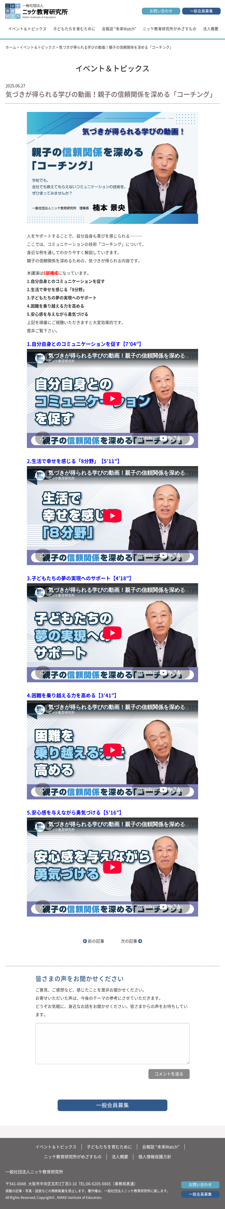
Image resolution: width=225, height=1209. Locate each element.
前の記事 (95, 941)
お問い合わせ (161, 11)
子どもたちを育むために (74, 29)
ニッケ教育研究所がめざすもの (169, 29)
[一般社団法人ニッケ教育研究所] (36, 11)
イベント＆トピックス (27, 29)
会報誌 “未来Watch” (119, 29)
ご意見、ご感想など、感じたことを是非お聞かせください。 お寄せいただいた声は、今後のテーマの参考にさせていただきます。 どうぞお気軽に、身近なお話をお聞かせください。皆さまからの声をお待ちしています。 (111, 1002)
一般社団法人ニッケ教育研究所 (34, 1172)
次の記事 (129, 941)
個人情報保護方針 (154, 1157)
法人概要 (210, 29)
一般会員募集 (201, 11)
